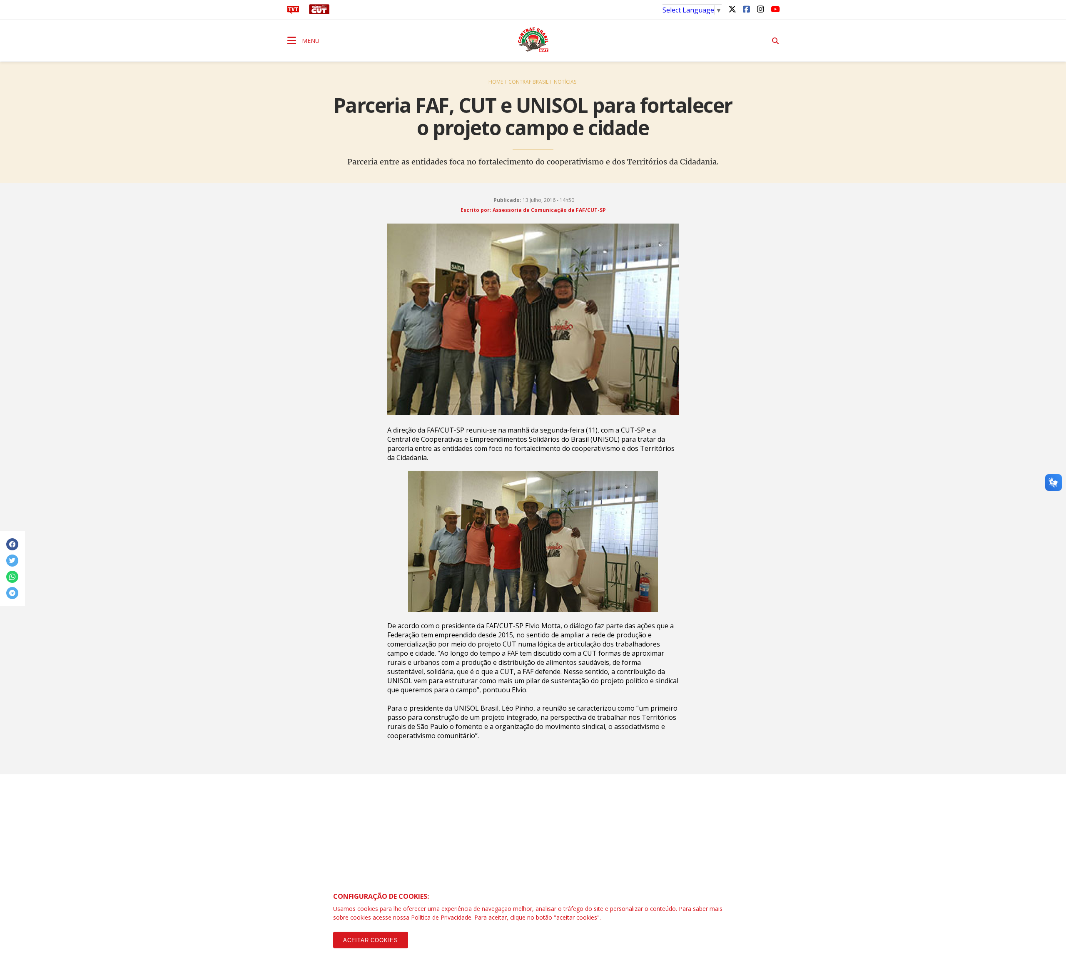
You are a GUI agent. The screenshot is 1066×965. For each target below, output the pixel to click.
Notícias (565, 81)
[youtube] (774, 9)
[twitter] (732, 9)
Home (495, 81)
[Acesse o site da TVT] (293, 11)
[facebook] (746, 9)
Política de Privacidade (441, 917)
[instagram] (760, 9)
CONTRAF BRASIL (528, 81)
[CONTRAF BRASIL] (533, 39)
